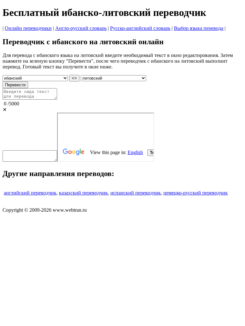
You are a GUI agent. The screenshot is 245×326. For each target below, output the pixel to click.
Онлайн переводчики (28, 28)
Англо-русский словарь (81, 28)
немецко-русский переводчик (195, 192)
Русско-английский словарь (140, 28)
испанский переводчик (135, 192)
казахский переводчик (83, 192)
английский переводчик (30, 192)
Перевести (15, 84)
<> (74, 78)
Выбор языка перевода (198, 28)
